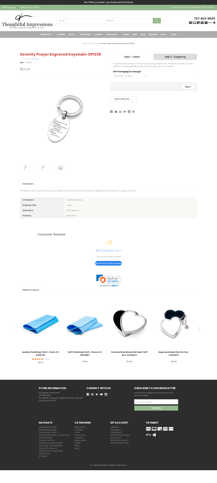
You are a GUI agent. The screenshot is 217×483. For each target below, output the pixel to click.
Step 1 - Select (132, 56)
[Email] (116, 111)
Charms (61, 34)
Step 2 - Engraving (175, 56)
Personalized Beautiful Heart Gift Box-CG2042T (129, 354)
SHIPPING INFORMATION (51, 445)
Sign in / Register (179, 7)
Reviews (153, 34)
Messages (115, 430)
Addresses (116, 432)
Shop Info (210, 7)
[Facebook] (111, 111)
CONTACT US (44, 453)
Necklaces (111, 34)
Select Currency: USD (29, 7)
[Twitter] (124, 111)
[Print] (120, 111)
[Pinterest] (133, 111)
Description (27, 184)
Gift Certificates (194, 7)
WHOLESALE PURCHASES (51, 451)
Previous (55, 2)
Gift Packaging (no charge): (127, 71)
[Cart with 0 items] (203, 7)
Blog (174, 34)
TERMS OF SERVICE (48, 448)
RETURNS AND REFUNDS (50, 443)
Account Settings (119, 443)
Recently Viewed (119, 440)
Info (163, 34)
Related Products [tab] (30, 290)
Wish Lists (115, 438)
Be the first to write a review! (108, 263)
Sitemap (43, 456)
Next (161, 2)
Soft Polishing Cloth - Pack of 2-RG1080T (85, 354)
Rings (126, 34)
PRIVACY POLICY (47, 440)
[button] (108, 280)
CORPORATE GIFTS (47, 427)
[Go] (157, 21)
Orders (114, 427)
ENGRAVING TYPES (48, 432)
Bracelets (46, 34)
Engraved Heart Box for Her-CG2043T (173, 354)
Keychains (85, 34)
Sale (143, 34)
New (135, 34)
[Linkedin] (129, 111)
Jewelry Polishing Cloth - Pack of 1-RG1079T (41, 354)
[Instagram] (106, 394)
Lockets (98, 34)
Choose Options (42, 324)
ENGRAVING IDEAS (48, 430)
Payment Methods (119, 435)
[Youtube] (101, 394)
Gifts (71, 34)
